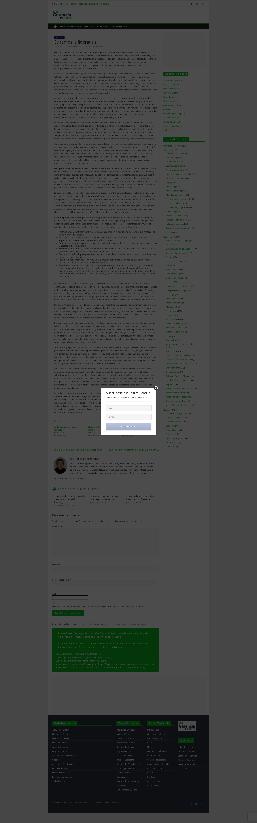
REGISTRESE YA (128, 426)
